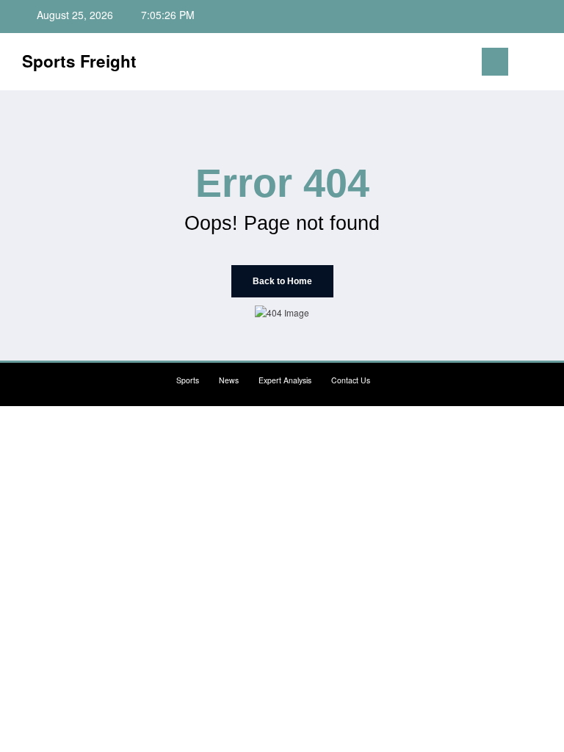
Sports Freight (79, 61)
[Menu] (495, 62)
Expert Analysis (284, 380)
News (229, 380)
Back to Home (282, 281)
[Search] (526, 64)
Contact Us (350, 380)
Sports (187, 380)
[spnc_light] (549, 63)
